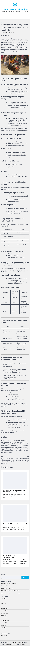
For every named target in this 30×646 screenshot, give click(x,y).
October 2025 (4, 617)
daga (23, 46)
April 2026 (3, 603)
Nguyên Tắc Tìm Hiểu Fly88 (7, 588)
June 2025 (3, 627)
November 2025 (4, 615)
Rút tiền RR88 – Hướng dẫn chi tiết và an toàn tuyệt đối (14, 556)
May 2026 (3, 601)
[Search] (28, 17)
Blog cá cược (4, 22)
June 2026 (3, 598)
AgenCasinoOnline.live (15, 9)
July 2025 (3, 625)
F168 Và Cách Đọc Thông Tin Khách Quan (10, 590)
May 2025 (3, 630)
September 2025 (5, 620)
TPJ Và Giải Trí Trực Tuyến (7, 585)
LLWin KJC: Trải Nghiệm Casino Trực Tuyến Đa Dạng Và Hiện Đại (14, 491)
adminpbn (5, 32)
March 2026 (4, 605)
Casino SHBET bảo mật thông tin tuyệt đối (15, 524)
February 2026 (4, 608)
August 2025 (4, 622)
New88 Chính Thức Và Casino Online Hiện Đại (11, 593)
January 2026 (4, 610)
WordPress (23, 644)
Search (3, 574)
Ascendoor (9, 644)
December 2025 (4, 613)
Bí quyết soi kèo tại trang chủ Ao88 (9, 583)
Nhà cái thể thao (4, 638)
